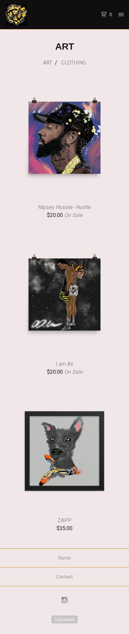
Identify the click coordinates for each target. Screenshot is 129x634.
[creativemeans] (34, 14)
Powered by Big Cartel (64, 619)
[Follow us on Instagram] (64, 601)
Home (64, 558)
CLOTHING (73, 63)
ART (47, 63)
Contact (64, 576)
